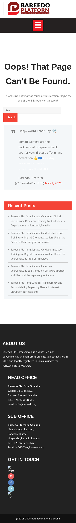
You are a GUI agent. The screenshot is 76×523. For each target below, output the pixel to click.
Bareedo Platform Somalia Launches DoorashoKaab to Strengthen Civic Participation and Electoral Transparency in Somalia (38, 271)
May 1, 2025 (53, 183)
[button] (38, 25)
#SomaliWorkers (27, 163)
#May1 (40, 163)
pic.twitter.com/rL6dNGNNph (33, 169)
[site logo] (30, 8)
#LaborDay (48, 158)
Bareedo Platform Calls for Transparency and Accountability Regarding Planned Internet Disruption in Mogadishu (36, 287)
